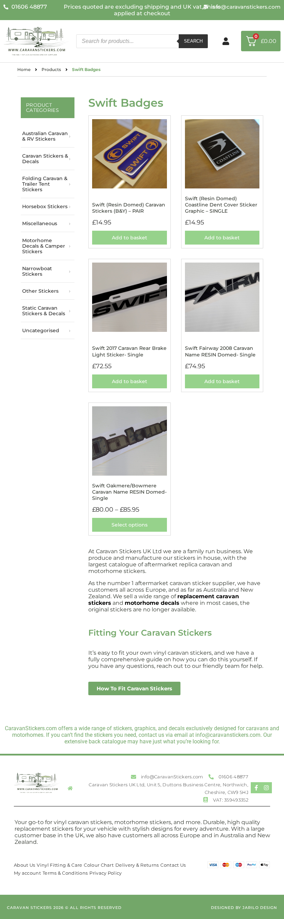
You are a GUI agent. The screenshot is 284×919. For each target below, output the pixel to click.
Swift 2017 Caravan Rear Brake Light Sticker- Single (129, 351)
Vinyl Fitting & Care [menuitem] (59, 865)
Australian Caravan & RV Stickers (45, 136)
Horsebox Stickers (45, 206)
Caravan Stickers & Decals (45, 158)
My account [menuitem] (27, 873)
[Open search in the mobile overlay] (142, 41)
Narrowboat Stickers (37, 271)
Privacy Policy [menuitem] (105, 873)
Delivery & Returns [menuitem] (137, 865)
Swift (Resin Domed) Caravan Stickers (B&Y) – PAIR (128, 208)
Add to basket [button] (129, 238)
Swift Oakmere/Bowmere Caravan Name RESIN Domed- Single (129, 492)
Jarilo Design (259, 907)
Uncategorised (40, 330)
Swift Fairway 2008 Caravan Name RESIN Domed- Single (220, 351)
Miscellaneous (39, 223)
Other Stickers (40, 291)
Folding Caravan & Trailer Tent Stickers (45, 184)
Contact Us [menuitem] (173, 865)
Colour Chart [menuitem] (99, 865)
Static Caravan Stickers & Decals (43, 310)
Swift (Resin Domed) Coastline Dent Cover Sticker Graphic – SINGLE (221, 204)
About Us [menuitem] (24, 865)
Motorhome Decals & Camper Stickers (43, 246)
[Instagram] (266, 787)
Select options (130, 525)
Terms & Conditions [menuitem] (65, 873)
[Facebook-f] (256, 787)
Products (51, 69)
